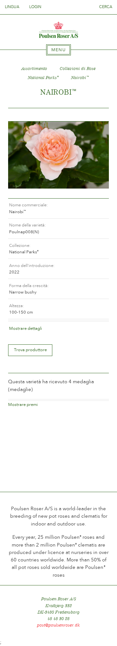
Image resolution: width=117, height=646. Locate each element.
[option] (58, 155)
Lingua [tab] (12, 7)
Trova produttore (30, 349)
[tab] (58, 49)
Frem (96, 114)
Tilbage (21, 114)
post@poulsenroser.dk (58, 625)
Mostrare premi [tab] (23, 404)
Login (35, 7)
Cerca (105, 7)
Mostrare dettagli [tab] (25, 328)
